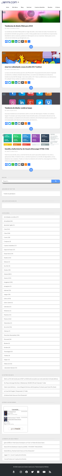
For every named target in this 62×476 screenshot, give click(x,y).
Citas (5, 233)
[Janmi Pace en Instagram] (20, 471)
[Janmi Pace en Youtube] (44, 471)
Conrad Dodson (8, 459)
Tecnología (7, 351)
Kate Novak (11, 413)
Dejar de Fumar (8, 249)
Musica (6, 319)
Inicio (7, 7)
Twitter (6, 355)
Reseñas (50, 7)
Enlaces (6, 262)
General (6, 274)
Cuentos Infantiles (9, 245)
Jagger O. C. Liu (8, 455)
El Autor (58, 7)
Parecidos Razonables (10, 335)
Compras (6, 241)
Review (6, 343)
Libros (6, 298)
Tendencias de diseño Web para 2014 (19, 26)
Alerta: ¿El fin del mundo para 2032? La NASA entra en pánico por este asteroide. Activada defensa (31, 379)
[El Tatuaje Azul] (5, 414)
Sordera (6, 347)
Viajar (5, 359)
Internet (6, 290)
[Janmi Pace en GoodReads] (38, 471)
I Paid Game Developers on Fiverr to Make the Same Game (28, 442)
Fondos (6, 270)
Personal (6, 339)
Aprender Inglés (8, 225)
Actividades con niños (10, 217)
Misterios (6, 310)
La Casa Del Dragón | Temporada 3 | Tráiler (16, 391)
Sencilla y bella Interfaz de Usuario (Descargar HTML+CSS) (27, 149)
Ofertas (6, 331)
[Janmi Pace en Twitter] (32, 471)
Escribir (6, 266)
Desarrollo (7, 253)
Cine (5, 229)
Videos (6, 363)
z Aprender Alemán (9, 368)
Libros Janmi (7, 302)
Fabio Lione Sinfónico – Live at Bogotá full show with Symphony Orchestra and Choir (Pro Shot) (30, 387)
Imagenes (6, 282)
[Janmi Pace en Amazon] (13, 471)
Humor (6, 278)
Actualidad (7, 221)
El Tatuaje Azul (12, 411)
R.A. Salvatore (7, 422)
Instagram (7, 286)
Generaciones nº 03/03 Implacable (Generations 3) (14, 419)
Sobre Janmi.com (29, 467)
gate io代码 (7, 442)
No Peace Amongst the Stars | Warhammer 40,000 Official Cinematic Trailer (25, 383)
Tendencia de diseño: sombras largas (18, 108)
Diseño (6, 257)
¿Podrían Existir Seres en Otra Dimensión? (15, 395)
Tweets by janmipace (9, 193)
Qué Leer (29, 7)
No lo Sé (6, 327)
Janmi (7, 28)
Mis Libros (15, 7)
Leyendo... (15, 409)
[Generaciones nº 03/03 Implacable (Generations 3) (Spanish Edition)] (5, 419)
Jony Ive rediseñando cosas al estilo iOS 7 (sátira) (23, 67)
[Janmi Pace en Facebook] (26, 471)
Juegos (6, 294)
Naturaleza (7, 323)
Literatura (6, 306)
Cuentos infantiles (40, 7)
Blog (22, 7)
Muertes (6, 315)
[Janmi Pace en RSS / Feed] (50, 471)
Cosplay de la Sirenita (20, 455)
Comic (6, 237)
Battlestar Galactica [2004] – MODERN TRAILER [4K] (27, 446)
